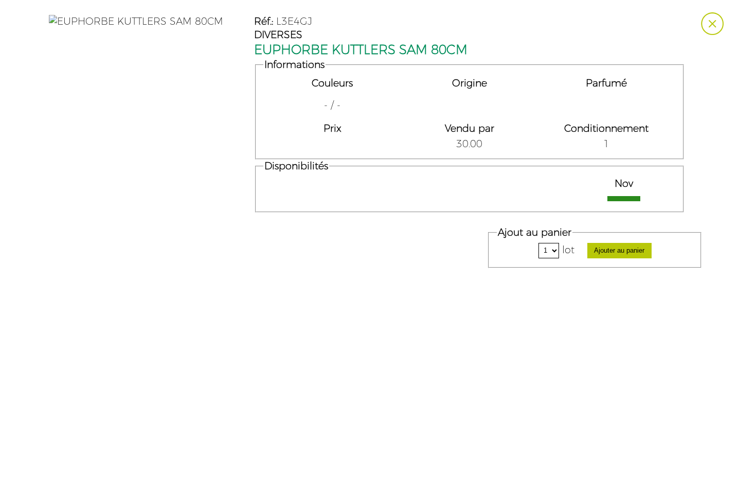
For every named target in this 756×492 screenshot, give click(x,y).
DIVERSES (278, 35)
